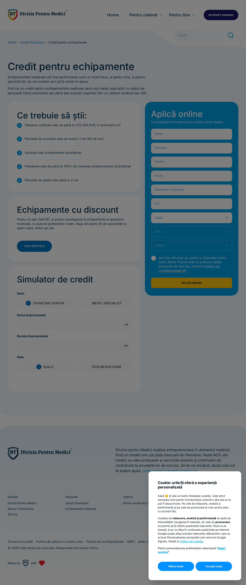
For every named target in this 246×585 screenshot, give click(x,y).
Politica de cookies (191, 541)
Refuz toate (176, 566)
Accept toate (214, 566)
